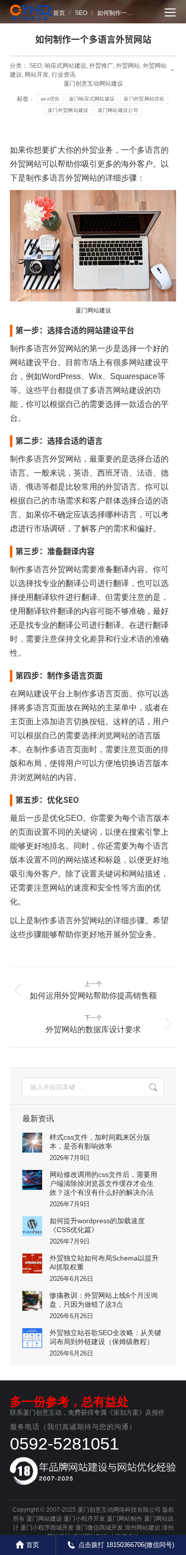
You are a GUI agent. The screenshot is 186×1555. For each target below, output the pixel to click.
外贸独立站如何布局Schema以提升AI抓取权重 (104, 1262)
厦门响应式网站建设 (92, 98)
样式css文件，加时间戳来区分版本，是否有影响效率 (100, 1141)
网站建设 (34, 693)
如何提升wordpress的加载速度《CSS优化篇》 (97, 1225)
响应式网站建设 (65, 65)
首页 (32, 1545)
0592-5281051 (64, 1443)
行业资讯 (63, 74)
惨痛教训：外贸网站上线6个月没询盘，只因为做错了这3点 (104, 1299)
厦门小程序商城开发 (47, 1527)
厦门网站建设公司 (118, 110)
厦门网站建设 (44, 1518)
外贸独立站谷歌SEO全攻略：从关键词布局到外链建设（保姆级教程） (105, 1337)
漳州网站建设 (142, 1527)
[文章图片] (32, 1143)
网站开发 (37, 74)
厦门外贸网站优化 (144, 98)
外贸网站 (128, 65)
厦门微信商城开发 (99, 1527)
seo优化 (50, 98)
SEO (35, 65)
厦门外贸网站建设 (68, 110)
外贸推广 (101, 65)
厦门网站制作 (124, 1518)
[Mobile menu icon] (170, 12)
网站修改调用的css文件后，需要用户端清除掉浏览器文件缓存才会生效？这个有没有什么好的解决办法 (103, 1183)
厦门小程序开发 (84, 1518)
